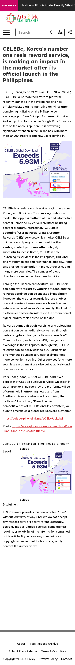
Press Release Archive (43, 643)
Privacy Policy (48, 659)
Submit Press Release (23, 651)
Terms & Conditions (53, 651)
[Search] (52, 32)
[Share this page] (69, 32)
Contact (66, 659)
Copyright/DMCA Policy (19, 659)
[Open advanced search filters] (60, 32)
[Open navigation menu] (6, 32)
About (21, 643)
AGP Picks (9, 5)
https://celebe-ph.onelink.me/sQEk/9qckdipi (33, 418)
